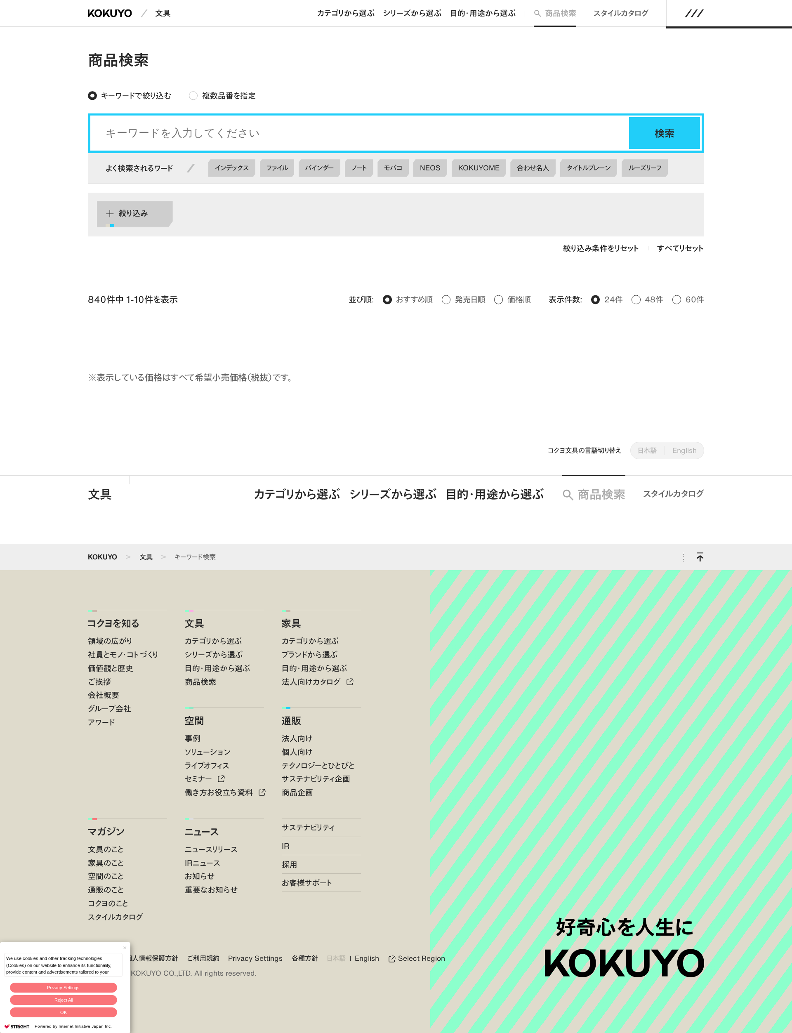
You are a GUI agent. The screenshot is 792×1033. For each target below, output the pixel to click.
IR (286, 846)
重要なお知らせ (211, 890)
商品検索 (560, 13)
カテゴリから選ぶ (346, 13)
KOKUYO (102, 557)
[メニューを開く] (694, 13)
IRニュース (202, 863)
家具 (291, 623)
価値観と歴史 (110, 668)
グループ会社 (109, 709)
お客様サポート (307, 883)
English (684, 450)
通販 (291, 720)
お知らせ (199, 876)
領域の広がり (110, 641)
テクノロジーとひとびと (318, 765)
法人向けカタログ (312, 682)
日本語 (647, 450)
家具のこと (106, 863)
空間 (194, 720)
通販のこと (106, 890)
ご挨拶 (99, 682)
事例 (192, 738)
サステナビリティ (308, 827)
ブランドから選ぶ (310, 654)
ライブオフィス (207, 765)
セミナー (199, 779)
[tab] (130, 96)
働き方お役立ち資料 (220, 792)
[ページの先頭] (700, 557)
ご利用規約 (203, 958)
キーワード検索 (195, 557)
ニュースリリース (211, 849)
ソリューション (208, 752)
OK (63, 1012)
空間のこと (106, 876)
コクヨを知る (113, 623)
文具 (163, 13)
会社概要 (103, 695)
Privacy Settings (63, 987)
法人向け (297, 738)
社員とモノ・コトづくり (123, 654)
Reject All (63, 1000)
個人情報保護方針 (151, 958)
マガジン (106, 831)
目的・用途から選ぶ (483, 13)
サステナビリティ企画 (316, 779)
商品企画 (297, 792)
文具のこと (106, 849)
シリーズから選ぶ (412, 13)
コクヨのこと (108, 903)
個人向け (297, 752)
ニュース (201, 831)
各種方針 (305, 958)
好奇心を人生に (624, 927)
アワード (101, 722)
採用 (289, 864)
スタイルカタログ (621, 13)
